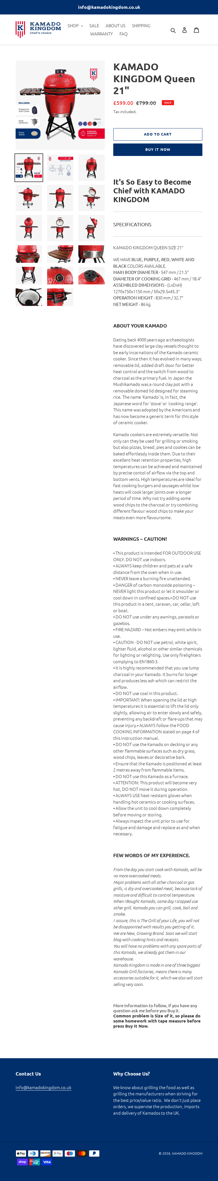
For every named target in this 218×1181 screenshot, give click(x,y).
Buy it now (157, 149)
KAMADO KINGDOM (187, 1153)
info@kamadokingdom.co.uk (43, 1087)
